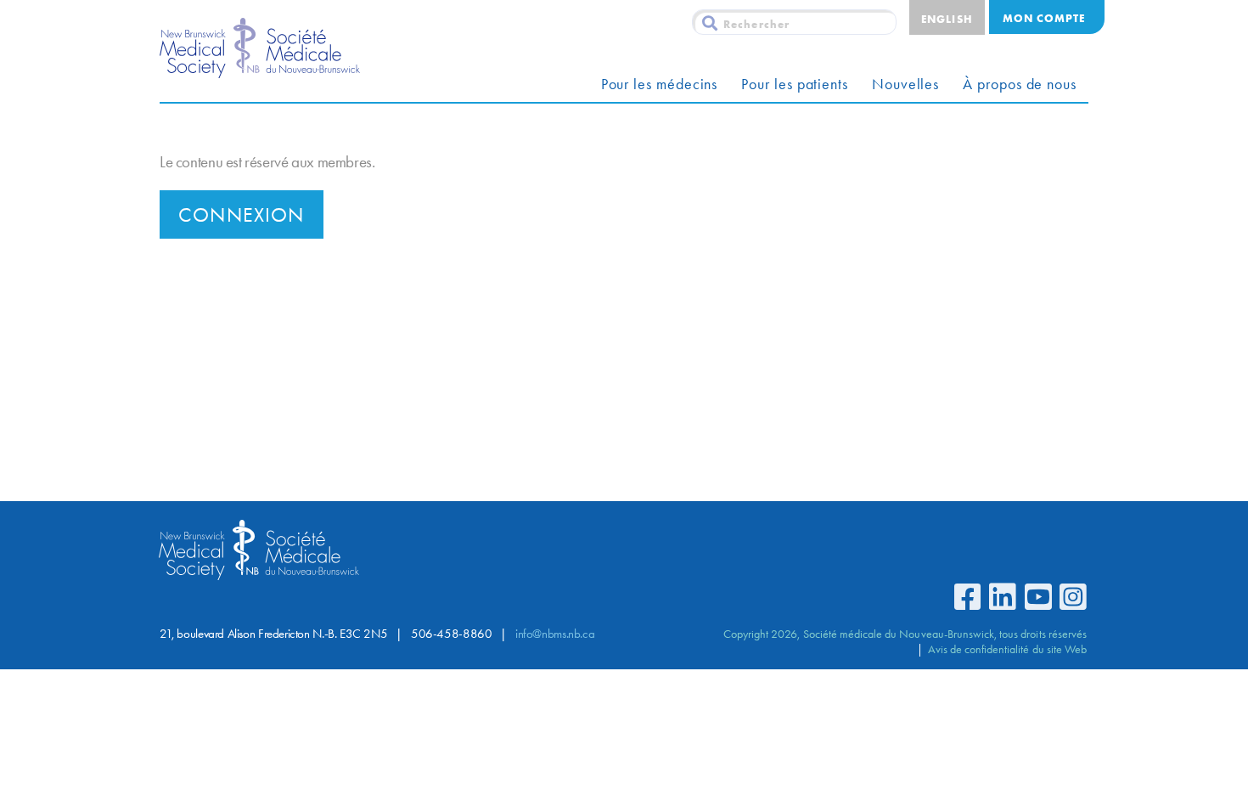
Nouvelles (905, 84)
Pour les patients (794, 84)
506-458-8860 (451, 633)
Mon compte (1044, 18)
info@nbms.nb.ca (554, 633)
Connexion (241, 215)
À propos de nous (1020, 84)
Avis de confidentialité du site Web (1007, 649)
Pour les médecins (659, 84)
